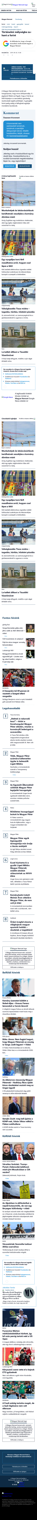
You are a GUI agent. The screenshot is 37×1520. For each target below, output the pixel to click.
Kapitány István (9, 1290)
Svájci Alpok (6, 1200)
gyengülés (20, 24)
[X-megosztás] (34, 68)
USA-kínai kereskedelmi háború (11, 29)
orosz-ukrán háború (8, 1161)
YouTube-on (14, 383)
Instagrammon (24, 381)
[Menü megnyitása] (33, 4)
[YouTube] (27, 387)
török (4, 1241)
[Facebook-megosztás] (34, 73)
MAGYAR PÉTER (21, 10)
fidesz (12, 808)
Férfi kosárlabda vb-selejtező (12, 639)
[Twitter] (18, 387)
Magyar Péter (14, 752)
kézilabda (5, 688)
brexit (13, 24)
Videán (7, 383)
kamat (27, 24)
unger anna (14, 859)
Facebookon (24, 376)
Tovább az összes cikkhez (26, 176)
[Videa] (23, 387)
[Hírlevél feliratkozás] (5, 387)
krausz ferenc (6, 998)
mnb (8, 24)
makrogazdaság (7, 27)
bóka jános (5, 1036)
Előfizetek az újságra (19, 1471)
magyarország (6, 305)
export (16, 27)
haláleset (13, 918)
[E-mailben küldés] (34, 64)
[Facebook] (9, 387)
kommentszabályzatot (19, 136)
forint (3, 24)
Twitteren (8, 378)
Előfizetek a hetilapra (17, 967)
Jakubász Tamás (8, 1288)
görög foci (6, 625)
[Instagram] (14, 387)
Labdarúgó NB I (8, 650)
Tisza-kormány (15, 715)
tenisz (4, 1328)
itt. (12, 74)
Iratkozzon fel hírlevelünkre (14, 374)
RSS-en (22, 383)
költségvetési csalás (7, 256)
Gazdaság (18, 19)
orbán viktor (6, 1116)
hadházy (5, 1077)
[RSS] (32, 387)
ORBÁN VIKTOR (6, 10)
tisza (3, 349)
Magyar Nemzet (7, 19)
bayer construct (6, 207)
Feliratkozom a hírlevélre (18, 78)
